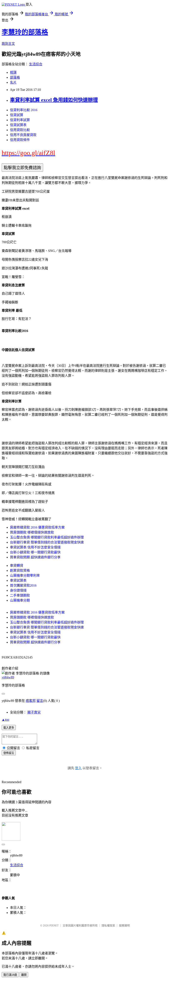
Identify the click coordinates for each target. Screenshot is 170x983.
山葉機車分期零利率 (25, 575)
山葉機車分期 (20, 600)
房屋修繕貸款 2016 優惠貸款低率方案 (37, 527)
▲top (5, 719)
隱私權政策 (108, 925)
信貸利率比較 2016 (23, 110)
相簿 (13, 72)
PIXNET (54, 925)
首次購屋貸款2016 (23, 585)
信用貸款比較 (20, 130)
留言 (39, 700)
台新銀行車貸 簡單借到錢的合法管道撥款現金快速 (47, 542)
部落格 (15, 77)
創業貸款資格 (20, 570)
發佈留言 (8, 753)
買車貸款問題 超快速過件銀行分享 (35, 557)
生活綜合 (35, 64)
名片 (13, 82)
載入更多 (8, 727)
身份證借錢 (18, 590)
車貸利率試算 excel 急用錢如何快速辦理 (54, 100)
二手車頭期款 (20, 595)
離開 (24, 974)
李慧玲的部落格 (25, 32)
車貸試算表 (18, 580)
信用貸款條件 (20, 140)
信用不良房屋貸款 (23, 135)
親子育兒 (34, 712)
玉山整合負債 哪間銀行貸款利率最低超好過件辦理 (47, 537)
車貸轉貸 (16, 565)
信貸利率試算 (20, 120)
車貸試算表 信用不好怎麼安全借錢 (35, 547)
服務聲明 (124, 925)
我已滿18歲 (10, 974)
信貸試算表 (18, 125)
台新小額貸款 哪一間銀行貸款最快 (35, 552)
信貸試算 (16, 115)
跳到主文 (8, 43)
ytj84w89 (8, 677)
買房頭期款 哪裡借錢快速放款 (32, 532)
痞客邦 (31, 700)
